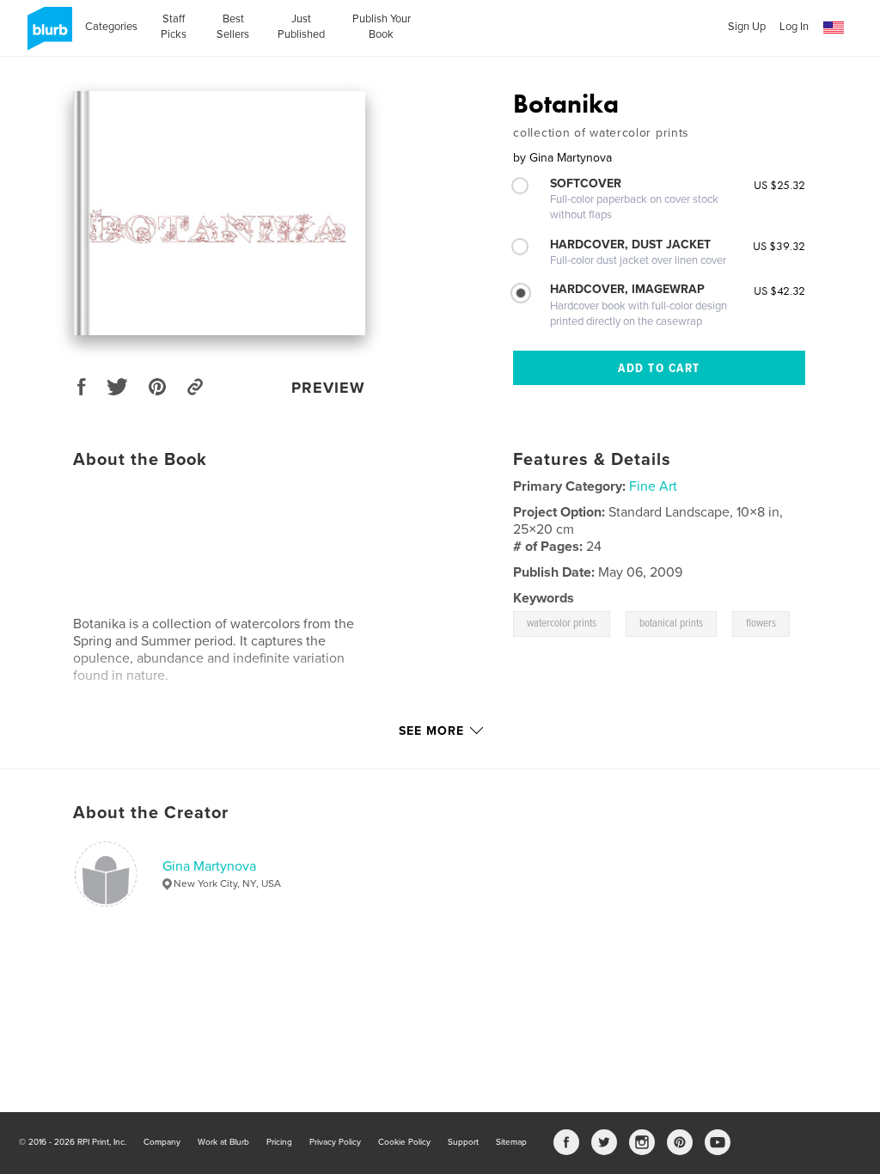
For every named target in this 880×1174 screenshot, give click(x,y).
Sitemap (511, 1142)
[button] (833, 28)
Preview (328, 387)
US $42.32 (779, 290)
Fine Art (653, 486)
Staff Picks (173, 26)
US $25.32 (779, 185)
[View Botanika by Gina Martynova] (219, 213)
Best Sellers (233, 26)
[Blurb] (46, 35)
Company (162, 1142)
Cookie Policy (404, 1142)
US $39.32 (779, 246)
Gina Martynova (209, 866)
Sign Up (747, 27)
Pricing (279, 1142)
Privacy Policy (335, 1142)
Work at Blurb (223, 1142)
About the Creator (151, 813)
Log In (794, 27)
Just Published (301, 26)
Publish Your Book (381, 26)
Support (463, 1142)
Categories (111, 27)
